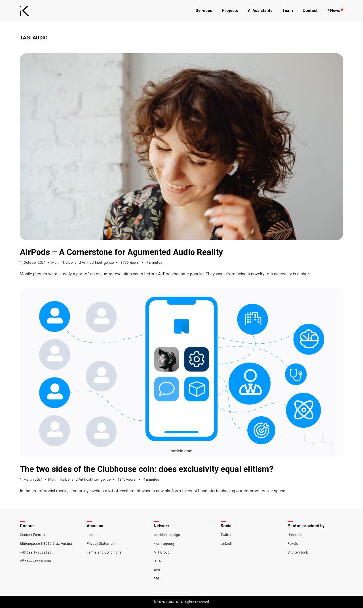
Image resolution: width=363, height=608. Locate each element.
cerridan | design (167, 535)
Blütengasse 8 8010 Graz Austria (46, 544)
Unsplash (295, 535)
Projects (230, 10)
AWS (157, 570)
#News (333, 10)
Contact (310, 10)
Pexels (293, 544)
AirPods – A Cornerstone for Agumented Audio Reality (121, 252)
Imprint (92, 535)
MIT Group (161, 552)
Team (287, 10)
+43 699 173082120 (35, 552)
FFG (156, 579)
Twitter (226, 535)
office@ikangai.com (35, 561)
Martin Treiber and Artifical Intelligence (82, 262)
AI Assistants (260, 10)
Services (204, 10)
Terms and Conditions (104, 552)
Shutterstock (298, 552)
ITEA (157, 561)
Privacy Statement (101, 544)
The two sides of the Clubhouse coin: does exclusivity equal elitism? (146, 469)
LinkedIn (227, 544)
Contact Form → (32, 535)
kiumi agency (164, 544)
